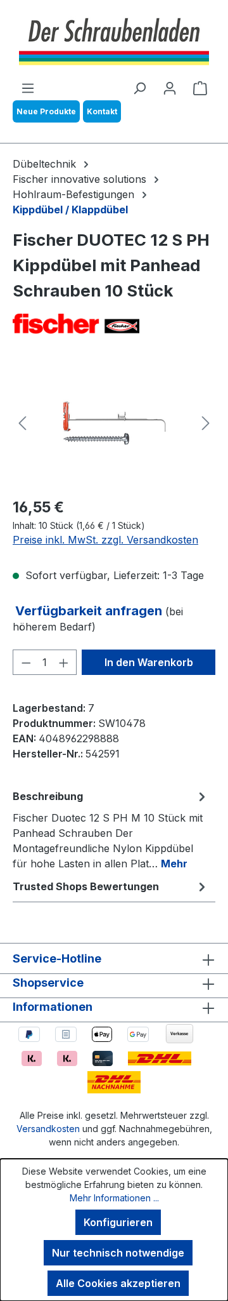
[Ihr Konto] (170, 87)
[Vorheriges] (22, 423)
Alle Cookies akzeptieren (118, 1283)
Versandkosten (48, 1128)
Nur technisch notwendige (118, 1252)
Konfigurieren (118, 1222)
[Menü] (28, 87)
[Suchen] (139, 87)
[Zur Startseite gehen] (114, 40)
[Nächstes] (205, 423)
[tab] (111, 829)
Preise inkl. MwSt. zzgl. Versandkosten (105, 539)
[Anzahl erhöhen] (64, 662)
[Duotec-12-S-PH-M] (113, 423)
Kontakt (102, 111)
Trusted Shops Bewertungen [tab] (86, 886)
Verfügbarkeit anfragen (90, 610)
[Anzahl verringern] (26, 662)
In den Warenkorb (148, 662)
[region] (114, 422)
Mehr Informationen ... (114, 1197)
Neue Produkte (46, 111)
